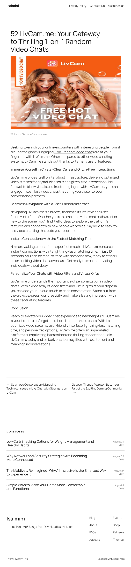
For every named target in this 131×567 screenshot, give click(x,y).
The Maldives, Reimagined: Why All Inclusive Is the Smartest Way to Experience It (56, 472)
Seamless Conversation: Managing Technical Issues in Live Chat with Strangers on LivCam (36, 388)
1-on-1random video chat (73, 152)
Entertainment (39, 134)
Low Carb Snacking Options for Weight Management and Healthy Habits (50, 443)
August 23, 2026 (119, 443)
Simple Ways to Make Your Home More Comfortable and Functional (45, 487)
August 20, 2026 (119, 458)
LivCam (30, 161)
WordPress (119, 558)
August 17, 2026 (119, 472)
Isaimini (12, 5)
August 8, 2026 (119, 487)
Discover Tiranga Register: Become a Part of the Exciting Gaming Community (96, 387)
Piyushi (25, 134)
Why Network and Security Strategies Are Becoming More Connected (46, 458)
